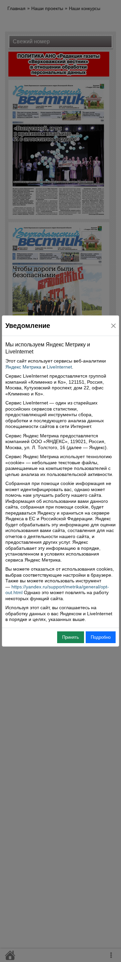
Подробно (101, 637)
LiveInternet (59, 367)
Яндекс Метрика (23, 367)
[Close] (113, 326)
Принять (70, 637)
